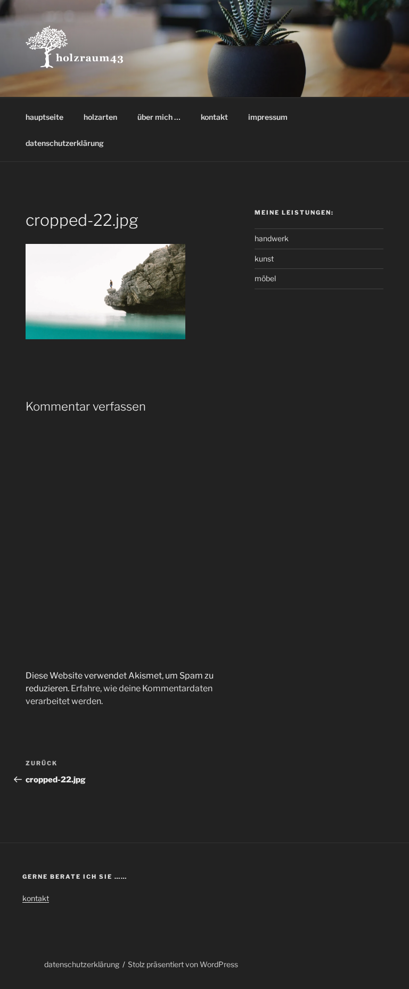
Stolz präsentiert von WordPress (183, 964)
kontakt (214, 116)
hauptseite (44, 116)
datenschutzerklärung (65, 143)
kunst (264, 258)
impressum (268, 116)
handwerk (272, 238)
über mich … (159, 116)
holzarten (100, 116)
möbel (265, 278)
